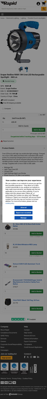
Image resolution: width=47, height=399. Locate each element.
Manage (23, 218)
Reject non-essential (23, 213)
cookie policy (9, 203)
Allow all (24, 207)
